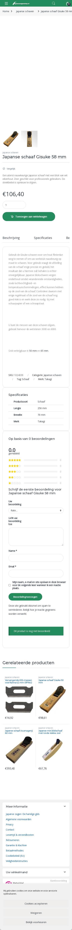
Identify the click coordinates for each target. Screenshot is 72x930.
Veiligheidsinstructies (17, 861)
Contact (10, 829)
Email (12, 566)
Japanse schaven (25, 11)
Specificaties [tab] (43, 238)
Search (53, 3)
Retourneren (12, 840)
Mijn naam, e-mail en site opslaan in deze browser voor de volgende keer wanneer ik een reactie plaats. (39, 585)
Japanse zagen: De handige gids (23, 814)
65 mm (44, 350)
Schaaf (25, 379)
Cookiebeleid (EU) (15, 855)
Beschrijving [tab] (11, 238)
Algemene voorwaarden (18, 819)
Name (13, 550)
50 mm (33, 350)
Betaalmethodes (15, 850)
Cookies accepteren (36, 903)
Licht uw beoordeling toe (15, 521)
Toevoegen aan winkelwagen (31, 216)
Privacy (9, 824)
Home (6, 11)
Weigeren (36, 912)
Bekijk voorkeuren (36, 922)
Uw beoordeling (15, 503)
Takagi (48, 379)
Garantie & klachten (16, 845)
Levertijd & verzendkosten (20, 834)
